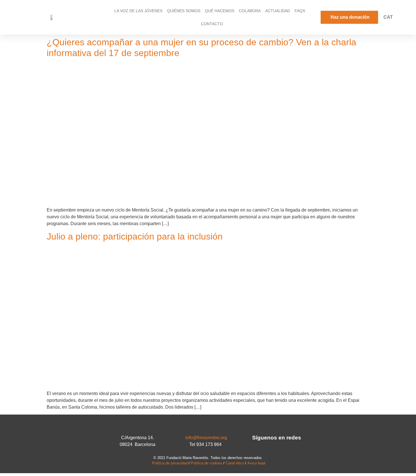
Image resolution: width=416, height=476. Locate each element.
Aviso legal (256, 463)
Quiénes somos (183, 10)
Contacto (212, 24)
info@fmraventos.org (206, 437)
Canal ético (235, 463)
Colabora (250, 10)
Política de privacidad (169, 463)
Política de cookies (206, 463)
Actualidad (277, 10)
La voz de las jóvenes (138, 10)
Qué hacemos (219, 10)
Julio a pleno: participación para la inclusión (135, 236)
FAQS (300, 10)
